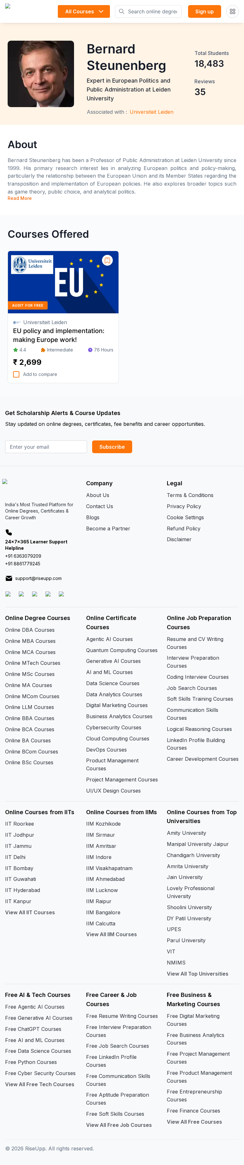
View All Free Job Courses (119, 1125)
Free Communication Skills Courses (118, 1080)
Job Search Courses (192, 688)
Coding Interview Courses (198, 677)
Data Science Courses (112, 683)
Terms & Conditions (190, 495)
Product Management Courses (112, 764)
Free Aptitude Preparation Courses (117, 1099)
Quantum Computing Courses (122, 650)
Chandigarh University (193, 855)
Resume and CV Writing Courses (195, 643)
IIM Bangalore (103, 912)
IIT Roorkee (19, 824)
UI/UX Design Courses (113, 790)
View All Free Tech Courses (39, 1084)
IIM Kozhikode (103, 824)
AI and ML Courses (109, 672)
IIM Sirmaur (100, 835)
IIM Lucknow (102, 890)
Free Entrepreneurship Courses (194, 1095)
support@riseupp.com (38, 578)
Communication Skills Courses (192, 714)
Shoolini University (189, 907)
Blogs (92, 517)
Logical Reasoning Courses (199, 729)
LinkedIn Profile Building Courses (196, 744)
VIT (171, 951)
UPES (174, 929)
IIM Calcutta (100, 923)
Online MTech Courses (32, 663)
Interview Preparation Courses (193, 662)
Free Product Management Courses (199, 1077)
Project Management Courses (122, 779)
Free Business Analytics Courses (195, 1039)
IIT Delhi (15, 857)
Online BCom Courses (31, 751)
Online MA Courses (28, 685)
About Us (97, 495)
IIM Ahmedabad (105, 879)
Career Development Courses (203, 759)
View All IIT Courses (30, 912)
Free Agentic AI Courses (34, 1007)
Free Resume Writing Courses (122, 1016)
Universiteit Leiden (151, 112)
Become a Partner (108, 528)
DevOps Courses (106, 749)
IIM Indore (99, 857)
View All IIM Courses (111, 934)
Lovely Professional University (190, 892)
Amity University (186, 833)
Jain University (185, 877)
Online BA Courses (28, 740)
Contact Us (99, 506)
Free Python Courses (31, 1062)
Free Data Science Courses (38, 1051)
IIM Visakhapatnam (109, 868)
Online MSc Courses (30, 674)
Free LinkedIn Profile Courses (111, 1061)
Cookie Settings (185, 517)
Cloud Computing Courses (117, 738)
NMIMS (176, 962)
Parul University (186, 940)
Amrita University (187, 866)
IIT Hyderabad (22, 890)
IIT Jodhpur (19, 835)
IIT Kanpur (18, 901)
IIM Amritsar (101, 846)
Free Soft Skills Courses (115, 1114)
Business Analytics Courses (119, 716)
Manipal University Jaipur (198, 844)
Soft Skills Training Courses (200, 699)
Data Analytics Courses (114, 694)
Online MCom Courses (32, 696)
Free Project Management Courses (198, 1058)
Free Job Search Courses (117, 1046)
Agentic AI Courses (109, 639)
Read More (20, 198)
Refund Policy (183, 528)
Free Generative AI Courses (38, 1018)
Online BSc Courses (29, 762)
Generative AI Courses (113, 661)
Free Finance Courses (193, 1110)
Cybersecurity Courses (113, 727)
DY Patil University (189, 918)
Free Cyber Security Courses (40, 1073)
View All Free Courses (194, 1122)
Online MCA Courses (30, 652)
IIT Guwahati (20, 879)
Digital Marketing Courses (117, 705)
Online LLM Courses (29, 707)
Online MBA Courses (30, 641)
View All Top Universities (197, 974)
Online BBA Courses (29, 718)
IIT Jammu (18, 846)
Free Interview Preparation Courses (118, 1031)
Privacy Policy (184, 506)
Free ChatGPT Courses (33, 1029)
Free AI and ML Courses (34, 1040)
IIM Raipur (99, 901)
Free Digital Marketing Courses (193, 1020)
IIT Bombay (19, 868)
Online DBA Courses (30, 630)
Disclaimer (179, 539)
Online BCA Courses (29, 729)
